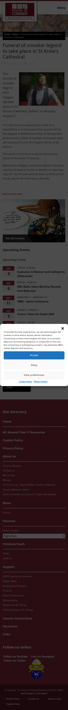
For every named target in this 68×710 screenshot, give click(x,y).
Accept (34, 355)
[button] (62, 328)
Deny (34, 365)
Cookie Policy (25, 381)
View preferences (34, 375)
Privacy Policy (40, 381)
